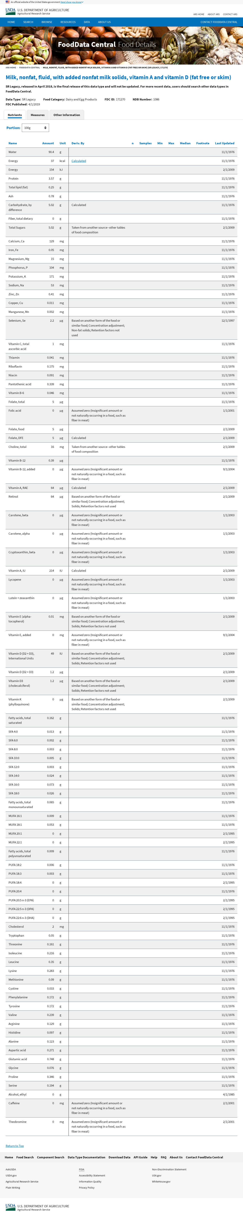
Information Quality (90, 1181)
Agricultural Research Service (33, 13)
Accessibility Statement (92, 1175)
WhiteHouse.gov (161, 1181)
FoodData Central (29, 67)
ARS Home (198, 14)
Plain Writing (13, 1187)
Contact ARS (230, 14)
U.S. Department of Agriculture (43, 10)
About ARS (214, 14)
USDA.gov (11, 1175)
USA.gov (156, 1175)
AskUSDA (11, 1169)
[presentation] (15, 115)
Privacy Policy (87, 1187)
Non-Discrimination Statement (169, 1169)
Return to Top (15, 1146)
